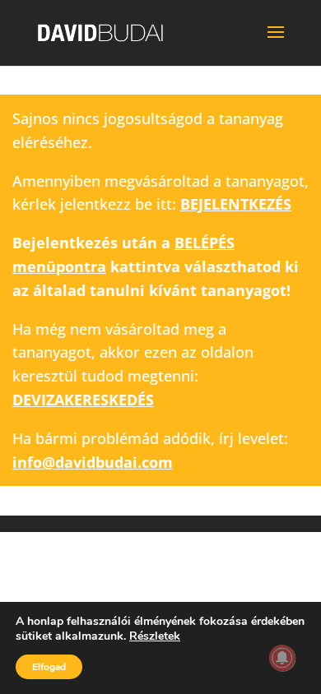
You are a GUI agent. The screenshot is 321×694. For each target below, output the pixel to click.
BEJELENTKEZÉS (235, 204)
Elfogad (49, 666)
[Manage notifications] (282, 658)
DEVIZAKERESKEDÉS (83, 399)
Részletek (154, 636)
